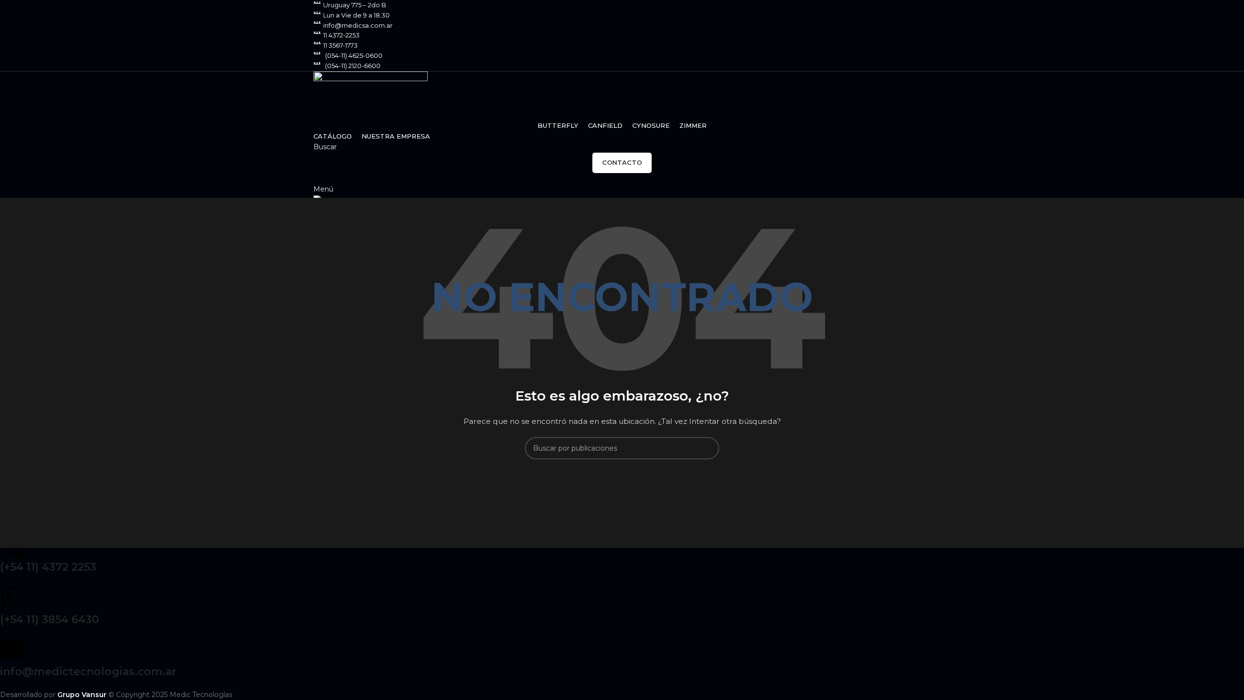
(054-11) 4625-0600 (353, 55)
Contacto (622, 162)
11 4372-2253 (341, 35)
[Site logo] (370, 94)
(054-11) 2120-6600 (352, 66)
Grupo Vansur (81, 694)
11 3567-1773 (340, 45)
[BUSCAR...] (708, 448)
